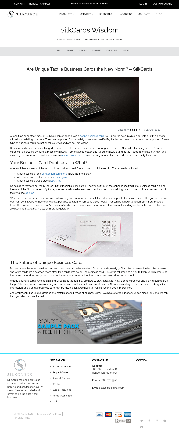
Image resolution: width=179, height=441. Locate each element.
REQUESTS (105, 14)
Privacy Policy (22, 417)
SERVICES (85, 14)
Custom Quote (162, 3)
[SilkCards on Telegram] (165, 420)
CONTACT (144, 14)
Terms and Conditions (49, 414)
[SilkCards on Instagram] (157, 420)
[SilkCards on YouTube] (141, 427)
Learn (83, 50)
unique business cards (74, 155)
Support (19, 3)
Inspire (96, 50)
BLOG (159, 14)
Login (55, 401)
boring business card (92, 136)
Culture (111, 50)
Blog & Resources (61, 389)
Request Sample (61, 378)
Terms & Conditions (62, 395)
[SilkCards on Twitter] (142, 420)
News (126, 50)
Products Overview (62, 366)
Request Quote (60, 372)
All (59, 50)
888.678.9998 (109, 380)
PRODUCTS (65, 14)
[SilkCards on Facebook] (149, 420)
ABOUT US (126, 14)
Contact (56, 384)
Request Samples (40, 3)
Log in (143, 3)
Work (70, 50)
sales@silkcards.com (112, 387)
